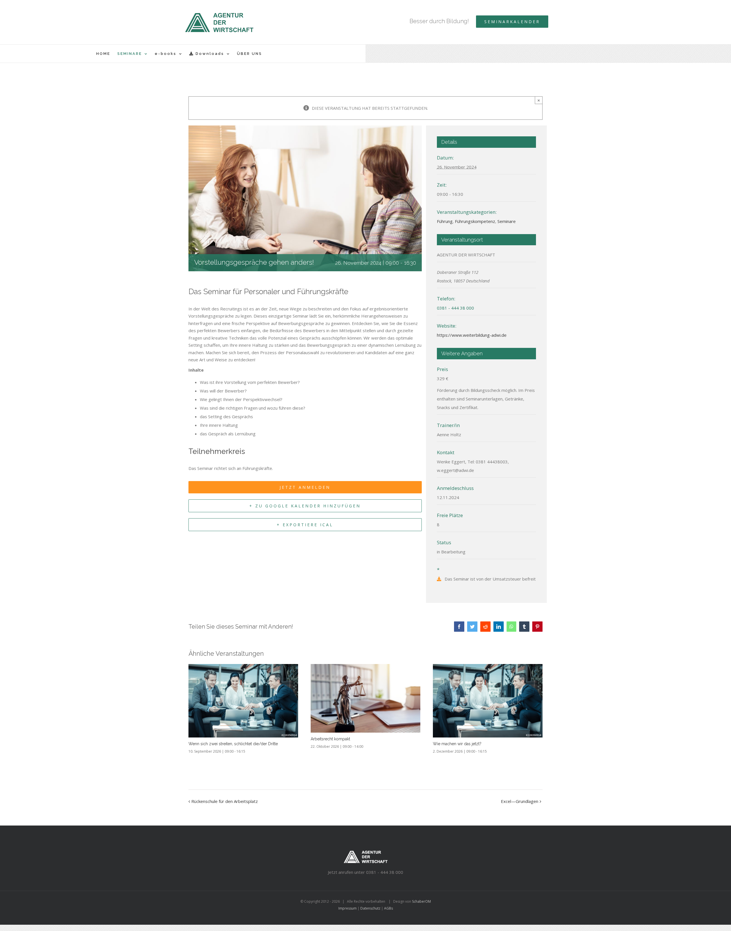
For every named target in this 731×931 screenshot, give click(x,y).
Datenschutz (370, 908)
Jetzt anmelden (305, 487)
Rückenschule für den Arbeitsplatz (224, 801)
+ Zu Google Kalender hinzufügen (305, 506)
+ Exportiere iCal (305, 524)
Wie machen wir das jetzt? (457, 743)
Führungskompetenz (475, 221)
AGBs (388, 908)
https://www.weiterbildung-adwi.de (472, 335)
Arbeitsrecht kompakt (330, 739)
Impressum (347, 908)
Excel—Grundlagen (519, 801)
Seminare (506, 221)
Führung (445, 221)
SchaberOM (421, 901)
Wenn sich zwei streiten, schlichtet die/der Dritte (233, 743)
